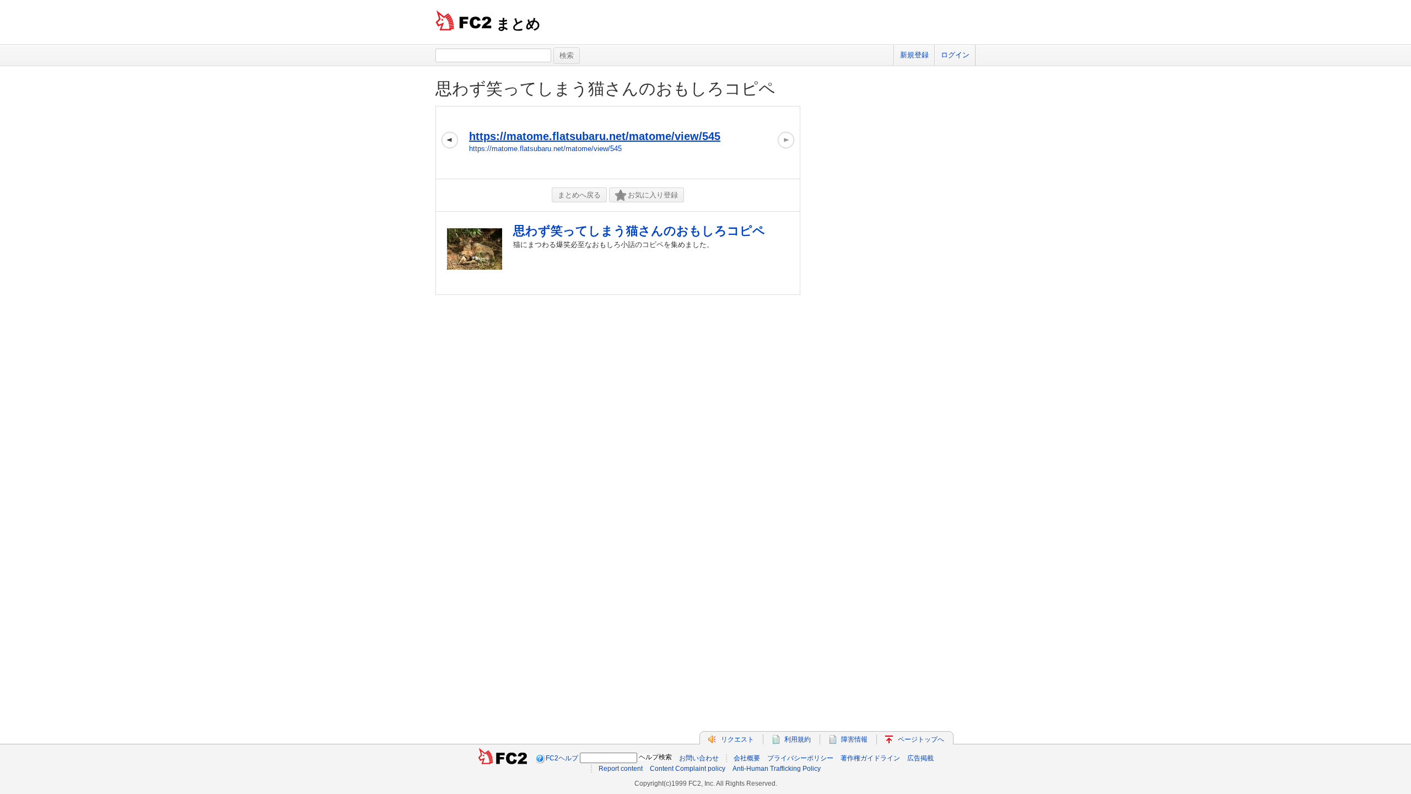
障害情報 (854, 739)
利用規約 (797, 739)
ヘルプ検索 (655, 757)
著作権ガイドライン (870, 758)
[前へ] (449, 142)
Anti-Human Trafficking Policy (777, 768)
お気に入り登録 (653, 195)
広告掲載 (920, 758)
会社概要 (747, 758)
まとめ (518, 23)
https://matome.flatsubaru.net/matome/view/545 (594, 136)
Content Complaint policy (687, 768)
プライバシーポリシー (800, 758)
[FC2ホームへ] (502, 758)
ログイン (955, 55)
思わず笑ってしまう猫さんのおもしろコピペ (605, 88)
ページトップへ (921, 739)
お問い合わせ (699, 758)
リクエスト (737, 739)
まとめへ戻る (579, 195)
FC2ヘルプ (562, 758)
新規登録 (914, 55)
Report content (621, 768)
